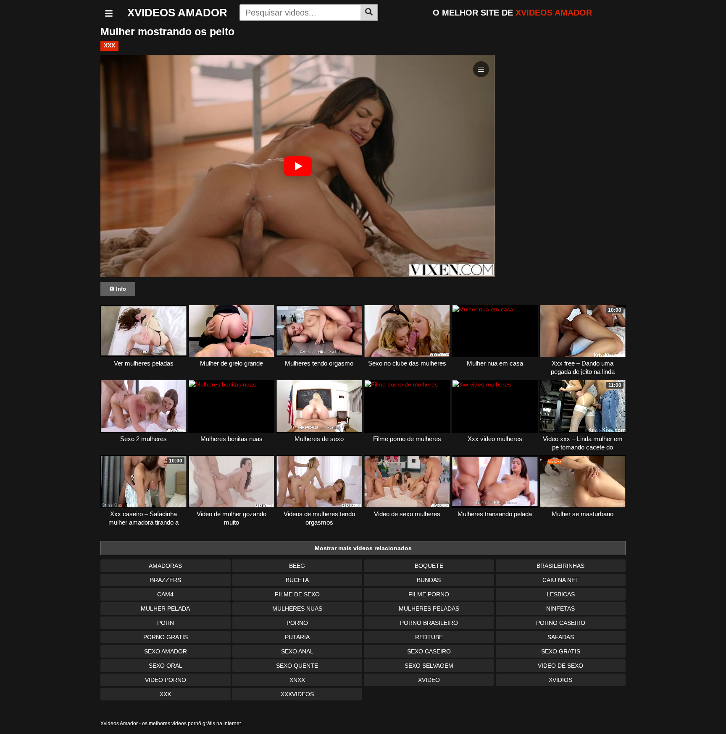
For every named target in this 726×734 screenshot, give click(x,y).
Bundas (429, 580)
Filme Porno (428, 594)
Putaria (297, 637)
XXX (109, 45)
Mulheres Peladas (429, 608)
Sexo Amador (165, 651)
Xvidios (560, 680)
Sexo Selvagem (429, 665)
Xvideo (429, 680)
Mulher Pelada (165, 608)
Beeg (297, 565)
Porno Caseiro (560, 622)
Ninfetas (560, 608)
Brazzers (165, 580)
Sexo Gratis (560, 651)
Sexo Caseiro (429, 651)
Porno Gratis (165, 637)
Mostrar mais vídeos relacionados (363, 548)
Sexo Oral (165, 665)
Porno (297, 622)
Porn (165, 622)
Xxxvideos (297, 694)
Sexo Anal (297, 651)
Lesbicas (561, 594)
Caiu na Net (560, 580)
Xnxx (297, 680)
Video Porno (165, 680)
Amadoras (165, 565)
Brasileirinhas (560, 565)
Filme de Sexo (297, 594)
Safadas (560, 637)
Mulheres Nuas (297, 608)
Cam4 (165, 594)
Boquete (429, 565)
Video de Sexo (560, 665)
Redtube (429, 637)
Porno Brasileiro (429, 622)
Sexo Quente (297, 665)
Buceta (297, 580)
